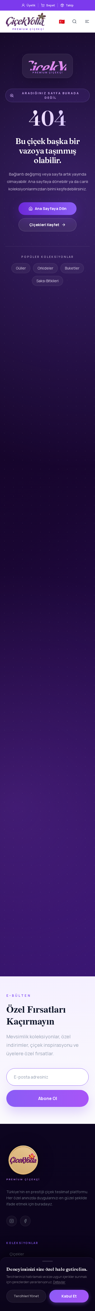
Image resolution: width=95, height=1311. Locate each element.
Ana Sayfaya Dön (50, 208)
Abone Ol (47, 1098)
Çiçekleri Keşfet (44, 224)
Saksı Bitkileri (47, 280)
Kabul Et (69, 1296)
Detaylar (59, 1282)
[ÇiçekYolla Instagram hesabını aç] (11, 1221)
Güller (21, 268)
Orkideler (45, 268)
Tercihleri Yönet (26, 1296)
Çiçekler (17, 1253)
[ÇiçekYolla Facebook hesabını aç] (25, 1221)
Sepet (50, 5)
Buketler (72, 268)
